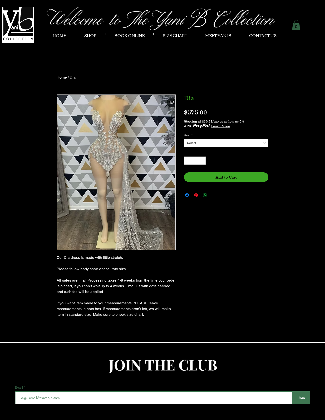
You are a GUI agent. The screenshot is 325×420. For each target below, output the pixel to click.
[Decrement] (187, 161)
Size (188, 135)
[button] (296, 25)
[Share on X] (214, 195)
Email (19, 387)
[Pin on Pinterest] (196, 195)
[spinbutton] (195, 161)
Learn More (220, 126)
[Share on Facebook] (187, 195)
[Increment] (202, 161)
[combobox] (226, 143)
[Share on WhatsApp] (205, 195)
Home (62, 77)
